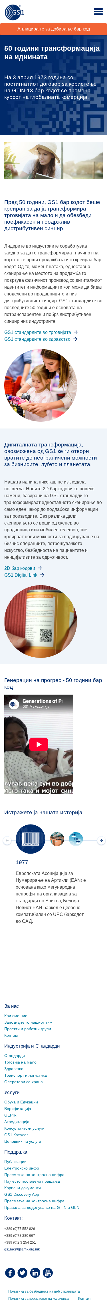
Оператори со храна (23, 1082)
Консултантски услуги (24, 1128)
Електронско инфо (21, 1168)
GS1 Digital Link (20, 575)
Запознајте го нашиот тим (28, 1022)
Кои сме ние (15, 1015)
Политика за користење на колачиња (38, 1299)
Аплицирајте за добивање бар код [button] (53, 28)
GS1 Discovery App (21, 1194)
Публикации (15, 1161)
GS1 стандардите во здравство (37, 339)
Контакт (11, 1035)
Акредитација (16, 1121)
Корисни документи (22, 1187)
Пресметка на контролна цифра (34, 1174)
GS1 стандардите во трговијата (37, 332)
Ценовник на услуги (22, 1141)
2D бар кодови (19, 568)
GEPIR (10, 1115)
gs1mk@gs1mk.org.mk (22, 1249)
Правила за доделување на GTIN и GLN (41, 1207)
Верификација (17, 1108)
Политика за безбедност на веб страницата (44, 1291)
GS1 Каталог (16, 1134)
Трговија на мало (20, 1062)
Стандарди (14, 1055)
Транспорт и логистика (25, 1075)
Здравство (13, 1068)
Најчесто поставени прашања (32, 1181)
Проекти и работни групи (27, 1029)
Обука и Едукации (21, 1102)
